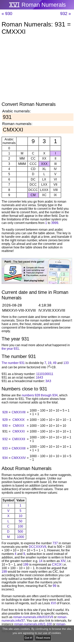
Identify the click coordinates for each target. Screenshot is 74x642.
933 (5, 448)
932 (5, 439)
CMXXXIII (18, 448)
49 (54, 363)
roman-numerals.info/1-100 (33, 624)
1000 (20, 537)
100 (20, 526)
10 (20, 516)
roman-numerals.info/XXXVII (33, 617)
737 (55, 543)
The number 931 (13, 363)
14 (40, 561)
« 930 (7, 13)
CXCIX (57, 564)
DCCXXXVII (37, 546)
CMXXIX (18, 419)
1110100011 (44, 374)
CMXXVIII (18, 412)
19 (49, 363)
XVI (53, 603)
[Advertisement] (37, 69)
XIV (63, 561)
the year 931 (10, 348)
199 (25, 564)
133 (66, 363)
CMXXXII (18, 439)
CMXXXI (18, 431)
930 (5, 425)
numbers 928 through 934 (40, 395)
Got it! (28, 637)
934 (5, 458)
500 (20, 531)
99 (54, 585)
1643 (39, 377)
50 (20, 521)
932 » (65, 13)
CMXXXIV (18, 458)
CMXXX (18, 425)
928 (5, 412)
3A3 (48, 381)
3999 (54, 223)
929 (5, 419)
